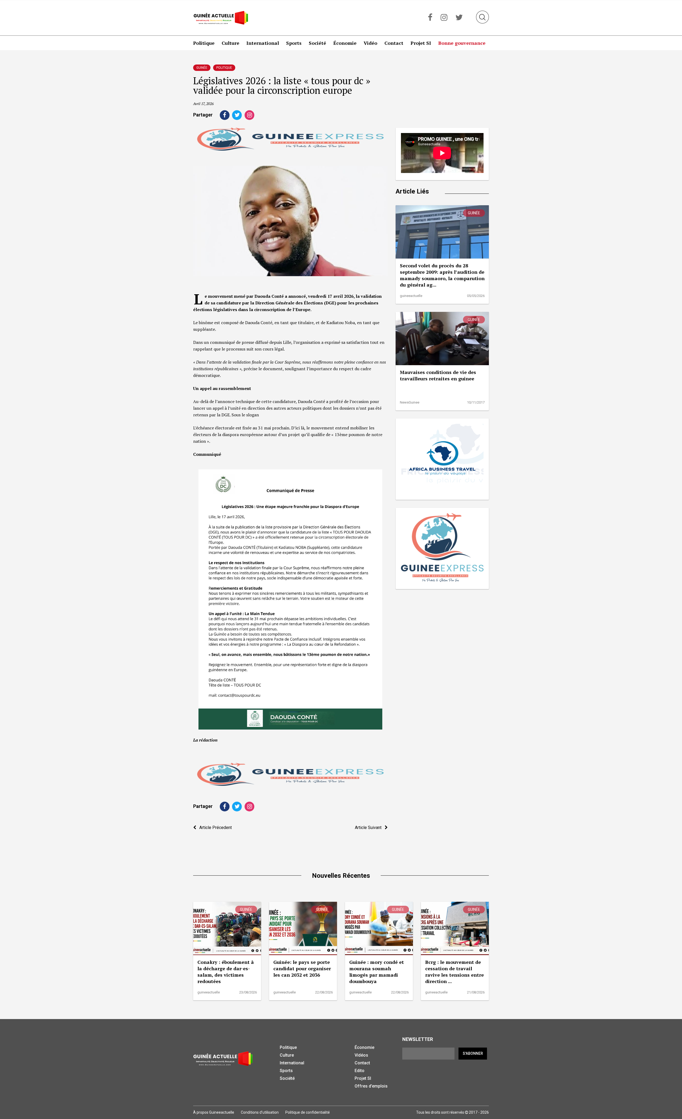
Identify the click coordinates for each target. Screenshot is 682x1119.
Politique (203, 43)
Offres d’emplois (371, 1086)
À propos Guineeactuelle (213, 1112)
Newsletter (417, 1039)
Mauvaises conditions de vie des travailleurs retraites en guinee (438, 375)
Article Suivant (370, 827)
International (262, 43)
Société (317, 43)
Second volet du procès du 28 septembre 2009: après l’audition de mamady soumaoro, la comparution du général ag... (442, 275)
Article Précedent (214, 827)
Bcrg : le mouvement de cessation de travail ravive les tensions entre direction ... (454, 971)
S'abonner (473, 1053)
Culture (230, 43)
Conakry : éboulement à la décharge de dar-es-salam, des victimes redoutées (225, 971)
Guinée (201, 68)
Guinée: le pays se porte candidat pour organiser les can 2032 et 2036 (302, 968)
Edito (359, 1070)
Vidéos (361, 1055)
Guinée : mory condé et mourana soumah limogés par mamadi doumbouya (376, 971)
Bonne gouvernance (461, 43)
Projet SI (421, 43)
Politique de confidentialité (307, 1112)
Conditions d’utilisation (260, 1112)
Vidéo (370, 43)
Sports (294, 43)
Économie (344, 43)
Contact (393, 43)
